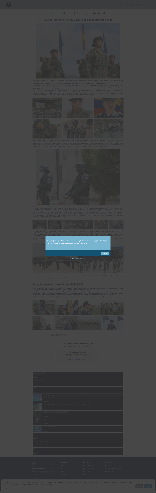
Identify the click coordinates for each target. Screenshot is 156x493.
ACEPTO (105, 253)
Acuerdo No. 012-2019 (74, 240)
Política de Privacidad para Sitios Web (57, 246)
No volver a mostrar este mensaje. (78, 259)
